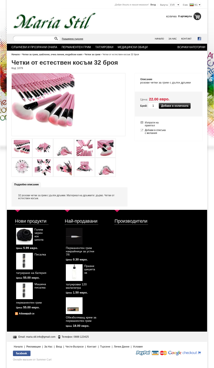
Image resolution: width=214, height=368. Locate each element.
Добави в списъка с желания (155, 132)
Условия (138, 346)
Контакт (186, 38)
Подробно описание (26, 184)
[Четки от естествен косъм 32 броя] (22, 148)
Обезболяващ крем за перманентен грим (81, 319)
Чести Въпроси (74, 346)
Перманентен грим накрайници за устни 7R (80, 251)
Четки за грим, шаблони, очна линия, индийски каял (52, 54)
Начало (159, 38)
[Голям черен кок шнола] (24, 236)
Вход (153, 4)
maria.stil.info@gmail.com (40, 336)
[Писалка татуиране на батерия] (24, 261)
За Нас (172, 38)
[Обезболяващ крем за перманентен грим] (74, 305)
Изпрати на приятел (152, 124)
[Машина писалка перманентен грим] (24, 290)
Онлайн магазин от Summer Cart (32, 359)
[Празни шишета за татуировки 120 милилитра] (74, 272)
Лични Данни (121, 346)
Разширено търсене (72, 38)
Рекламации (33, 346)
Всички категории (191, 47)
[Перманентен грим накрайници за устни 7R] (74, 236)
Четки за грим (92, 54)
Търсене (105, 346)
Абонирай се (26, 313)
